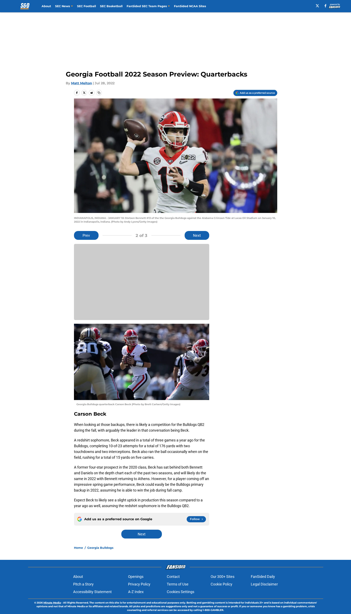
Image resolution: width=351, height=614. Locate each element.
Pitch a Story (83, 584)
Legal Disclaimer (264, 584)
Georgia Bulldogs (100, 548)
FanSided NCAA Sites (190, 6)
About (46, 6)
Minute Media (52, 602)
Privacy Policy (139, 584)
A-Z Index (136, 592)
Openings (135, 576)
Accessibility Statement (92, 592)
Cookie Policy (221, 584)
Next (197, 235)
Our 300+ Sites (222, 576)
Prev (86, 235)
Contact (173, 576)
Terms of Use (178, 584)
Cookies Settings (180, 592)
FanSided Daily (263, 576)
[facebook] (325, 5)
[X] (317, 5)
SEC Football (86, 6)
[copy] (99, 93)
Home (78, 548)
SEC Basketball (111, 6)
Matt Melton (81, 83)
